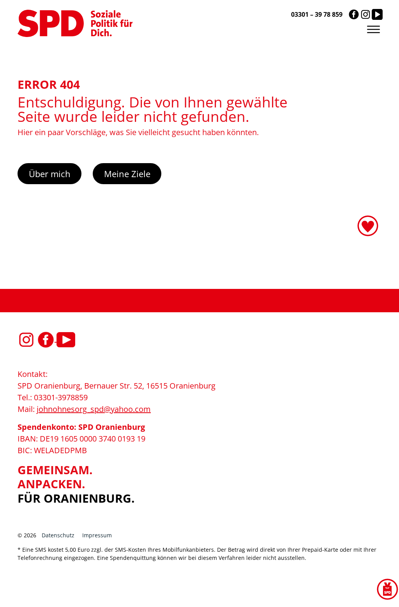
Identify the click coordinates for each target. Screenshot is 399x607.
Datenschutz (58, 535)
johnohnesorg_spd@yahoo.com (94, 409)
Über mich (50, 173)
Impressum (97, 535)
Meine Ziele (127, 173)
